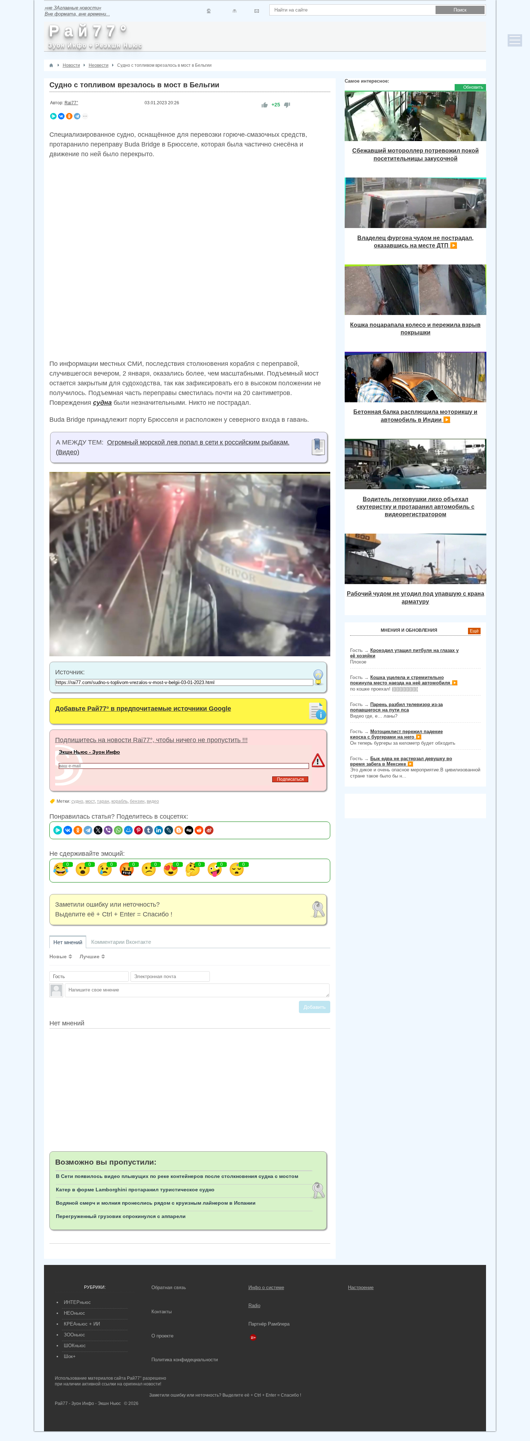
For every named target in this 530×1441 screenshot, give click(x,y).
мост (90, 801)
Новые (58, 956)
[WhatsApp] (118, 830)
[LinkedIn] (158, 830)
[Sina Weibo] (209, 830)
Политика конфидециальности (184, 1359)
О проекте (162, 1336)
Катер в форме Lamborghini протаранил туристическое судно (135, 1189)
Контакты (161, 1311)
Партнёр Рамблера (269, 1324)
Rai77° (71, 102)
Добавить (315, 1007)
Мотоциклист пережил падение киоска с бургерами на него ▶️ (396, 734)
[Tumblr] (148, 830)
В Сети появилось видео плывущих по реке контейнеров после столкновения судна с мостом (177, 1176)
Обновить (473, 87)
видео (153, 801)
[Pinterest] (138, 830)
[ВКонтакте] (61, 116)
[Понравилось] (264, 105)
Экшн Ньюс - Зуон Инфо (89, 752)
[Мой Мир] (128, 830)
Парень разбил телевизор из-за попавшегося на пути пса (396, 707)
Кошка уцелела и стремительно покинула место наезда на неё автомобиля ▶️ (404, 680)
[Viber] (108, 830)
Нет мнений (67, 942)
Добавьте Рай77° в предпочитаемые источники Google (143, 708)
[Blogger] (179, 830)
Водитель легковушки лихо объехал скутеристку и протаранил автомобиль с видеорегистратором (415, 507)
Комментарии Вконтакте (121, 942)
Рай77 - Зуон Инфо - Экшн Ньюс (88, 1403)
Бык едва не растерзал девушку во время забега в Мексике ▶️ (401, 761)
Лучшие (90, 956)
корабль (119, 801)
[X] (98, 830)
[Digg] (189, 830)
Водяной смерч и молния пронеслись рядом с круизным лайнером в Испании (156, 1203)
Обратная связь (168, 1287)
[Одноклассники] (69, 116)
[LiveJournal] (168, 830)
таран (103, 801)
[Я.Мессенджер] (53, 116)
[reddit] (199, 830)
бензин (137, 801)
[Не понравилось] (287, 105)
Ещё (474, 631)
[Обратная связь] (256, 11)
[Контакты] (234, 11)
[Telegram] (77, 116)
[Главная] (51, 65)
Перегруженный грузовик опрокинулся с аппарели (121, 1216)
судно (77, 801)
